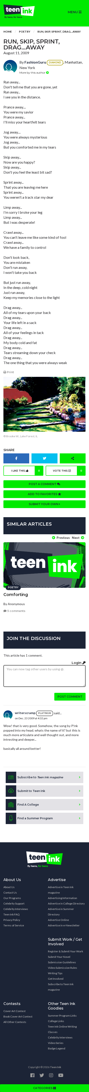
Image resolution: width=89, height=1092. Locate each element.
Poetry (24, 31)
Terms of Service (13, 925)
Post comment (70, 696)
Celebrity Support (13, 903)
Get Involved (55, 978)
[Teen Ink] (22, 11)
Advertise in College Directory (66, 903)
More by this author (32, 72)
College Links (56, 1021)
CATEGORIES (43, 1088)
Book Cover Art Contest (17, 1016)
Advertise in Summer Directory (61, 911)
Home (7, 31)
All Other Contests (14, 1022)
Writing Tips (55, 973)
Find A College (28, 804)
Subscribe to (40, 777)
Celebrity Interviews (15, 909)
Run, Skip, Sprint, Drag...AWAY (59, 31)
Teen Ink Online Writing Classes (62, 1029)
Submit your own (44, 504)
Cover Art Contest (14, 1011)
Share (9, 450)
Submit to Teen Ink (31, 791)
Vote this (67, 470)
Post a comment (43, 484)
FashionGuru (35, 62)
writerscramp (25, 713)
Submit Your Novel (59, 956)
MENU (73, 12)
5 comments (16, 611)
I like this (25, 470)
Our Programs (12, 898)
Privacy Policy (11, 920)
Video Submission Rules (62, 967)
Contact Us (10, 892)
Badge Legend (56, 1048)
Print (10, 372)
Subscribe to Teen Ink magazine (60, 986)
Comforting (15, 594)
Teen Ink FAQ (11, 914)
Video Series (55, 1043)
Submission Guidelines (62, 962)
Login (77, 663)
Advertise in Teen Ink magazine (60, 889)
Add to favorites (43, 494)
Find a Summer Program (35, 818)
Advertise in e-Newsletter (64, 925)
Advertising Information (62, 898)
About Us (9, 887)
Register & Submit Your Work (65, 951)
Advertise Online (58, 920)
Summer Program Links (62, 1015)
